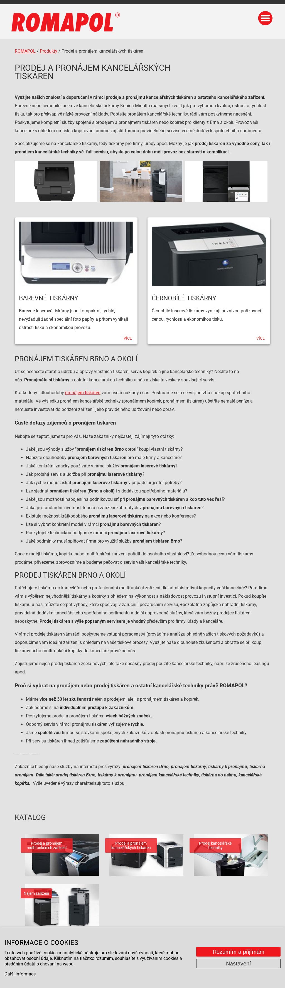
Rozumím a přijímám (238, 952)
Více (128, 338)
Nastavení (238, 963)
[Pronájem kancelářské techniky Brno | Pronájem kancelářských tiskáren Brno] (56, 181)
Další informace (20, 974)
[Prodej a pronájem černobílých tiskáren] (209, 251)
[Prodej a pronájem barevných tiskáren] (76, 251)
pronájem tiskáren (82, 392)
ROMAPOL (25, 51)
